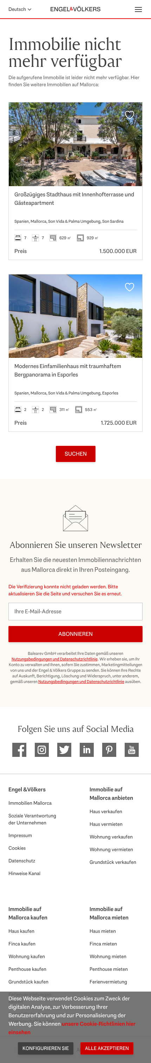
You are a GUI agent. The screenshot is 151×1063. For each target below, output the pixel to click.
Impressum (20, 835)
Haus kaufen (21, 931)
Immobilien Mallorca (30, 803)
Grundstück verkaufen (113, 862)
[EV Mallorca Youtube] (132, 750)
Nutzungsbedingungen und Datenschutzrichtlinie (55, 659)
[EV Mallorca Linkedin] (87, 750)
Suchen (76, 453)
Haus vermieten (106, 824)
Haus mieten (103, 931)
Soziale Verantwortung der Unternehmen (32, 819)
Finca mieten (103, 944)
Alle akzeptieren (107, 1048)
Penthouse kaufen (27, 969)
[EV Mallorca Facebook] (19, 750)
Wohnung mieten (108, 956)
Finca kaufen (21, 944)
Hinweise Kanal (24, 873)
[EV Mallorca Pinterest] (109, 750)
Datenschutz (21, 861)
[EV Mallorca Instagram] (42, 750)
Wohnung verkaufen (111, 837)
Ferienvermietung (108, 982)
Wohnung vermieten (111, 849)
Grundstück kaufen (28, 982)
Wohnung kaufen (26, 956)
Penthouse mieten (109, 969)
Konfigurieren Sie (45, 1048)
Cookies (17, 848)
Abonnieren (75, 634)
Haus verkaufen (106, 811)
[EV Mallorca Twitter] (64, 750)
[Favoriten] (129, 115)
